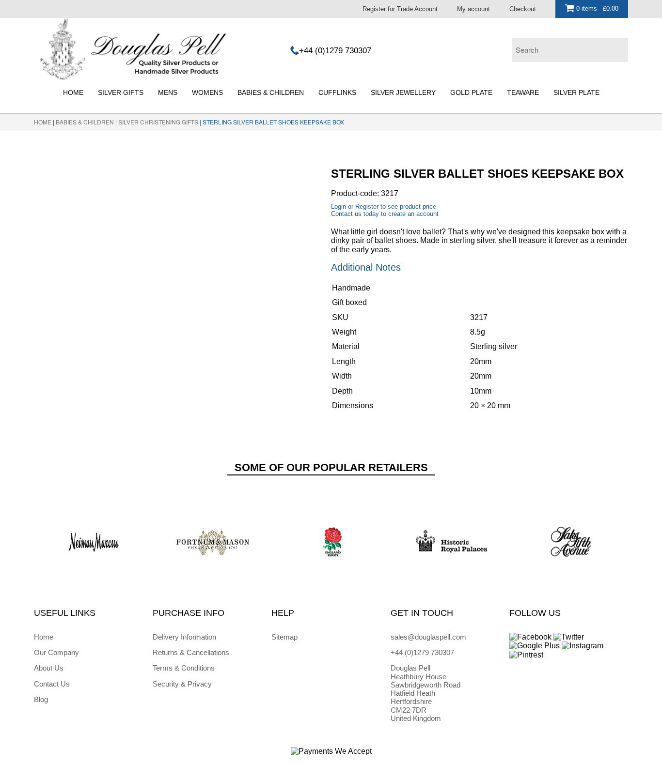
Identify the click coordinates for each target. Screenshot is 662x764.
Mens (167, 92)
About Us (48, 668)
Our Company (56, 652)
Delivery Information (184, 637)
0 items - (596, 8)
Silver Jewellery (403, 92)
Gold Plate (471, 92)
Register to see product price (395, 206)
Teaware (523, 92)
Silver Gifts (120, 92)
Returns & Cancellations (191, 652)
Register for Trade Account (400, 9)
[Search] (618, 47)
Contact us (346, 213)
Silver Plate (576, 92)
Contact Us (52, 684)
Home (73, 92)
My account (473, 9)
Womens (207, 92)
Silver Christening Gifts (158, 122)
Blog (41, 699)
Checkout (522, 9)
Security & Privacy (182, 684)
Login (338, 206)
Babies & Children (270, 92)
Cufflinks (337, 92)
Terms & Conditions (184, 668)
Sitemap (284, 637)
